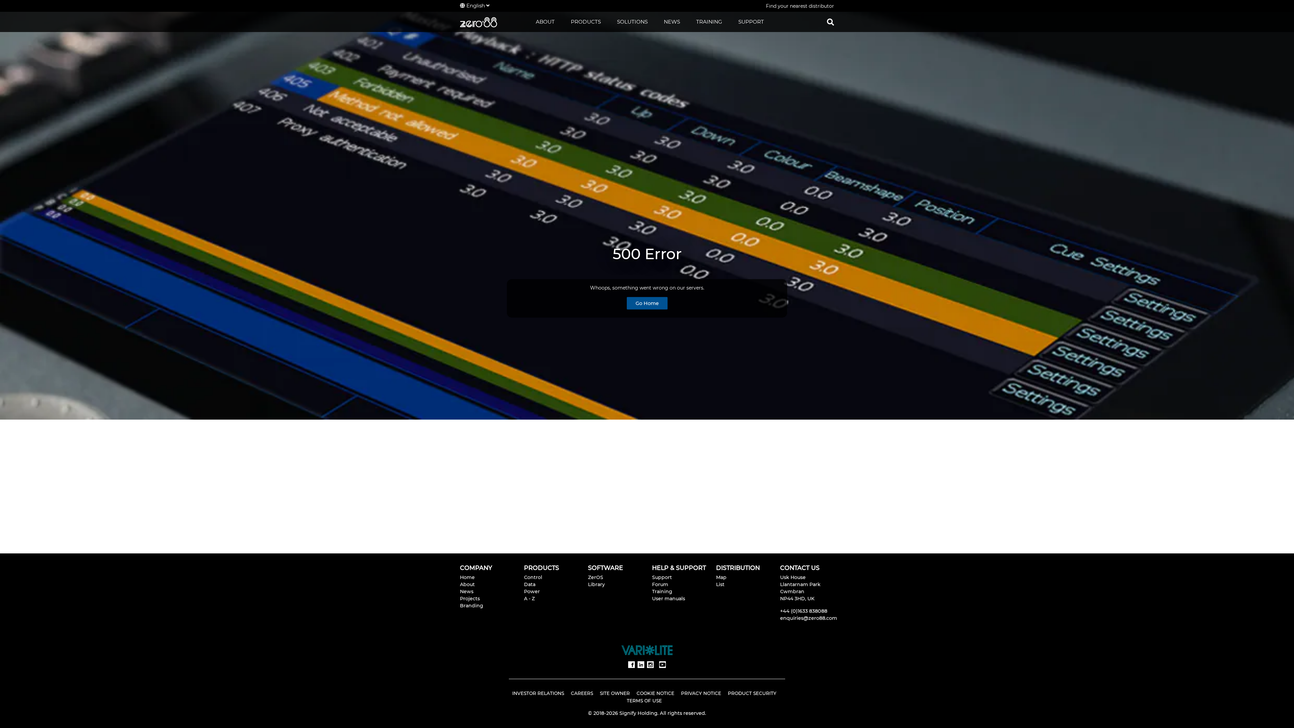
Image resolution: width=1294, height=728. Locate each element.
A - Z (529, 599)
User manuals (668, 599)
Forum (660, 584)
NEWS (672, 22)
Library (596, 584)
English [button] (475, 5)
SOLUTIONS (632, 22)
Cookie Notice (655, 693)
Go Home (647, 303)
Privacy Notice (701, 693)
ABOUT (545, 22)
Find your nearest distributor (800, 6)
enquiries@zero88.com (808, 618)
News (466, 591)
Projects (470, 599)
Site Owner (615, 693)
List (720, 584)
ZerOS (595, 577)
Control (533, 577)
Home (467, 577)
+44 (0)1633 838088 (803, 611)
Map (721, 577)
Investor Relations (538, 693)
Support (662, 577)
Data (529, 584)
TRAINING (709, 22)
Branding (471, 606)
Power (532, 591)
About (467, 584)
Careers (582, 693)
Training (662, 591)
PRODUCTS (586, 22)
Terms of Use (644, 700)
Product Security (752, 693)
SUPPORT (751, 22)
